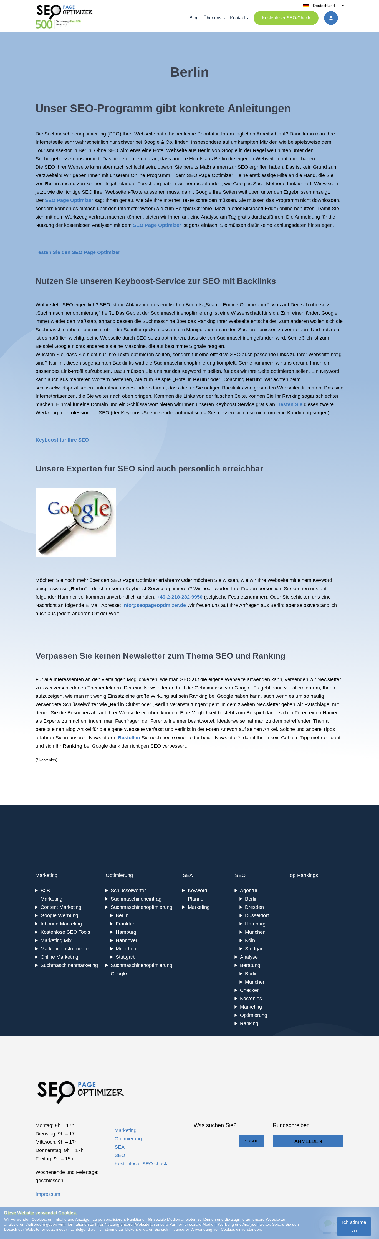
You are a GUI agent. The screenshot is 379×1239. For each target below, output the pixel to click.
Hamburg (126, 932)
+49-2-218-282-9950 (180, 597)
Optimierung (119, 875)
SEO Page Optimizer (69, 200)
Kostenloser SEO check (141, 1163)
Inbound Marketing (61, 924)
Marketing (46, 875)
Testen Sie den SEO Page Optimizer (78, 252)
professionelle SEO (88, 412)
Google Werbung (59, 915)
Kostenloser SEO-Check (286, 18)
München (126, 948)
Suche (251, 1141)
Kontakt (237, 18)
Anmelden (308, 1141)
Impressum (48, 1194)
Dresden (254, 907)
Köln (250, 940)
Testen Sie (290, 404)
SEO (114, 134)
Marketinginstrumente (65, 948)
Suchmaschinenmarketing (69, 965)
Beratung (250, 965)
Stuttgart (125, 957)
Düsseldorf (257, 915)
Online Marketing (59, 957)
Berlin (122, 915)
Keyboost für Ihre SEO (62, 440)
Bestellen (129, 737)
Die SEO (45, 167)
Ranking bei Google (211, 696)
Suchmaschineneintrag (136, 899)
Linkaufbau (106, 388)
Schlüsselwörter (128, 890)
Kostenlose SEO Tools (65, 932)
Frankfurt (126, 924)
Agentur (248, 890)
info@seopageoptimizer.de (154, 605)
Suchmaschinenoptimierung (75, 134)
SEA (188, 875)
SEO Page (198, 175)
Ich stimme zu (354, 1226)
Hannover (126, 940)
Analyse (249, 957)
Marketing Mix (56, 940)
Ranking (249, 1023)
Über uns (212, 18)
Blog (194, 18)
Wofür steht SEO (54, 304)
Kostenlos (251, 998)
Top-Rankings (302, 875)
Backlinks (256, 281)
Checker (249, 990)
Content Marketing (61, 907)
